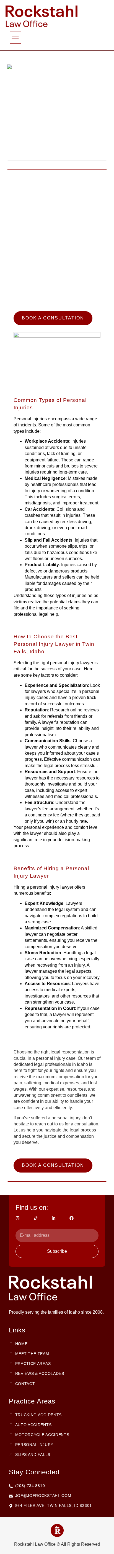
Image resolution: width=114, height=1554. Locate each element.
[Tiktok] (35, 1218)
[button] (15, 37)
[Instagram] (17, 1218)
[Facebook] (71, 1218)
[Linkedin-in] (53, 1218)
